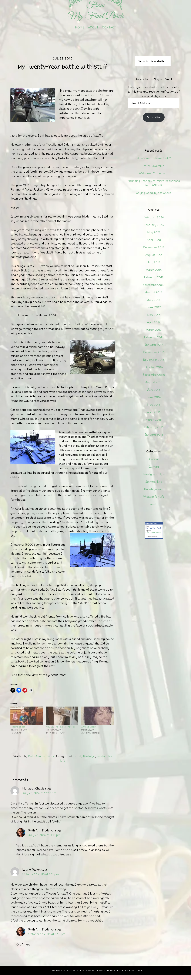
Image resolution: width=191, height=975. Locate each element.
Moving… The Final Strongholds (60, 726)
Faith (147, 532)
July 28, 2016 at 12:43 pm (39, 793)
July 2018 (153, 262)
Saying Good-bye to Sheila (153, 193)
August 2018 (153, 255)
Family (152, 532)
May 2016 (153, 404)
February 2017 (154, 337)
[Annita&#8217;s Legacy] (97, 716)
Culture (154, 466)
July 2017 (153, 300)
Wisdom (158, 532)
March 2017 (154, 330)
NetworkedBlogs (151, 523)
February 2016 (154, 427)
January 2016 (153, 434)
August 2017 (153, 292)
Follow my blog (153, 536)
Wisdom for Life (153, 496)
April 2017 (153, 322)
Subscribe (153, 117)
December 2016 (153, 352)
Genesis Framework (109, 970)
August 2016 (153, 382)
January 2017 (153, 345)
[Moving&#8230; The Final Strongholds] (62, 716)
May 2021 (153, 232)
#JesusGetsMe (153, 166)
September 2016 (154, 374)
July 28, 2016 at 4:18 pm (44, 835)
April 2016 (154, 412)
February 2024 (154, 217)
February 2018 (154, 277)
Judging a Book (17, 726)
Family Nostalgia (84, 756)
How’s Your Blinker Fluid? (154, 158)
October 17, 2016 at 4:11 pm (40, 874)
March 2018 (154, 270)
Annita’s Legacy (89, 726)
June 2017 (154, 307)
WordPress (128, 970)
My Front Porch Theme (82, 970)
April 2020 (154, 240)
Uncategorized (153, 489)
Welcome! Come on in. (154, 173)
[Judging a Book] (26, 716)
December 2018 (153, 247)
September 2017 (154, 285)
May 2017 (153, 315)
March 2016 (154, 419)
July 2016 (153, 389)
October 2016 (154, 367)
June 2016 (154, 397)
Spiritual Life (153, 481)
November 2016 (153, 360)
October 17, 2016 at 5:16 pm (46, 934)
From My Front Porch (95, 11)
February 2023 (154, 225)
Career (153, 459)
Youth (154, 504)
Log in (139, 970)
